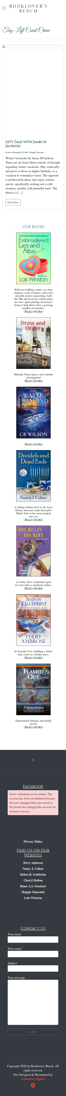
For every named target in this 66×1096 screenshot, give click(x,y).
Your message (16, 977)
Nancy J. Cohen (33, 868)
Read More (13, 202)
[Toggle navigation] (4, 8)
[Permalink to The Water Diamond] (33, 414)
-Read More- (33, 311)
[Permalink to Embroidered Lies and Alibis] (33, 260)
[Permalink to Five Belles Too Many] (33, 552)
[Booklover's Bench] (34, 9)
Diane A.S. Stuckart (33, 886)
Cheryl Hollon (33, 880)
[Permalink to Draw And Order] (33, 344)
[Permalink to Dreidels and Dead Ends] (33, 477)
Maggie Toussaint (37, 152)
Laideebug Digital (33, 1079)
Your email (14, 948)
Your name (14, 934)
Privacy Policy (33, 841)
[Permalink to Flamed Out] (33, 691)
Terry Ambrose (33, 862)
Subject (12, 963)
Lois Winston (33, 898)
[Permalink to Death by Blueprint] (33, 621)
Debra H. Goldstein (33, 874)
